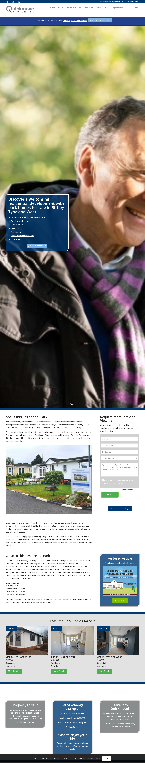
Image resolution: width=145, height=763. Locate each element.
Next (90, 479)
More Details (13, 671)
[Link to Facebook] (7, 1)
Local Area (15, 239)
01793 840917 (133, 2)
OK (107, 759)
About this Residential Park (22, 235)
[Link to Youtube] (13, 1)
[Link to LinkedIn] (19, 1)
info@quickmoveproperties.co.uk (113, 2)
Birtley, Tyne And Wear (18, 656)
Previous (8, 479)
